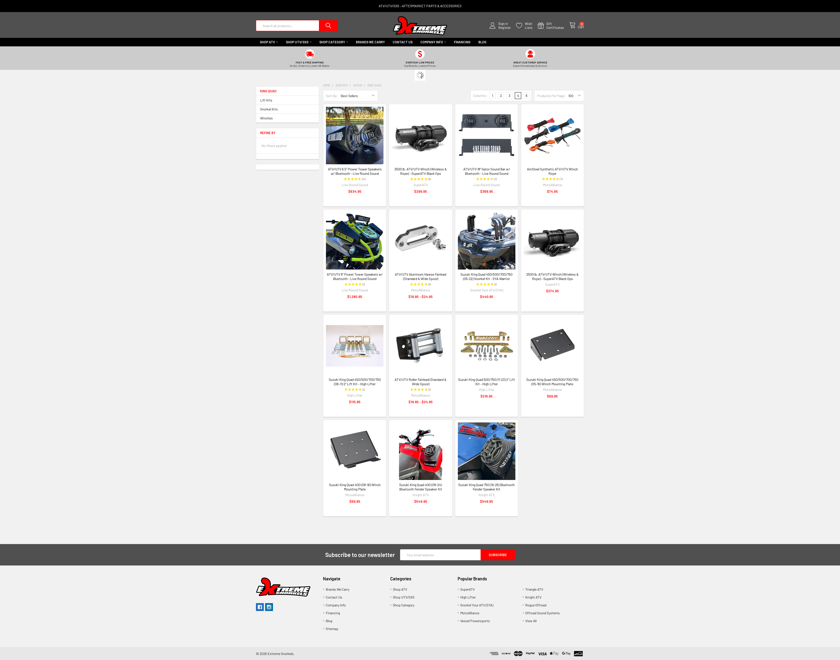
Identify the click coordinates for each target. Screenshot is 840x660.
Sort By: (332, 96)
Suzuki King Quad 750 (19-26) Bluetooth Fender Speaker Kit (486, 487)
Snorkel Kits (269, 109)
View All (531, 621)
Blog (482, 42)
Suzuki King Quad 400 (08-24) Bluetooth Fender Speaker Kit (420, 487)
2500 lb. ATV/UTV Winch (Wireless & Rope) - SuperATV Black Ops (552, 276)
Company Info (431, 42)
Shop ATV (267, 42)
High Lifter (468, 597)
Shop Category (332, 42)
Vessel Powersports (475, 621)
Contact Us (403, 42)
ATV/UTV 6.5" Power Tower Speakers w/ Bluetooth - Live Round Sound (355, 171)
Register (504, 28)
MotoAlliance (469, 613)
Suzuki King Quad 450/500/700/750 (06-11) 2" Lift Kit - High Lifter (355, 381)
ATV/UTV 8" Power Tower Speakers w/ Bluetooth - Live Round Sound (355, 276)
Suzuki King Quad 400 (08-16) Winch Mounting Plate (355, 487)
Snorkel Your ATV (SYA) (476, 605)
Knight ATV (533, 597)
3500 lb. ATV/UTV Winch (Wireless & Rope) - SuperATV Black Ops (420, 171)
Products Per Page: (551, 96)
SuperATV (467, 589)
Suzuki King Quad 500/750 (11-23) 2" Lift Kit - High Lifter (486, 381)
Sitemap (332, 629)
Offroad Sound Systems (542, 613)
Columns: (480, 95)
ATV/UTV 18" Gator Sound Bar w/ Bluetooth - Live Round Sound (486, 171)
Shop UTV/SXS (297, 42)
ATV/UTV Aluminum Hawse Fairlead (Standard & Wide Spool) (420, 276)
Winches (266, 118)
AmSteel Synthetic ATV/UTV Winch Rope (552, 171)
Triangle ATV (534, 589)
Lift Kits (266, 100)
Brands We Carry (370, 42)
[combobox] (297, 25)
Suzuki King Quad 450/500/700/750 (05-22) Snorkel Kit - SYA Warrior (486, 276)
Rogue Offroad (535, 605)
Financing (462, 42)
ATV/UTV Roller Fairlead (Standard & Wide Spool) (420, 381)
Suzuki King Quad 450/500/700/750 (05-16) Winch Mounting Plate (552, 381)
